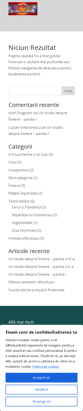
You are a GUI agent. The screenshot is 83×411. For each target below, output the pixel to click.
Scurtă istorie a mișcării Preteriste (36, 290)
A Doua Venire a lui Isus (28, 154)
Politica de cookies (45, 366)
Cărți (12, 162)
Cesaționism (18, 170)
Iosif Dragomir (20, 112)
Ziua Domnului (24, 230)
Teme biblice (18, 201)
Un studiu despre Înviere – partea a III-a (41, 258)
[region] (41, 368)
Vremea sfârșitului (23, 238)
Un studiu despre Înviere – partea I (37, 274)
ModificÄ (41, 389)
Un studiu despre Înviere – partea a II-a (40, 266)
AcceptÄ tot (41, 377)
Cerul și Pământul (26, 207)
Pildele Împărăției (22, 193)
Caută (68, 91)
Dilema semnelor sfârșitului (31, 282)
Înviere (14, 185)
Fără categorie (20, 177)
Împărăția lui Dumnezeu (32, 214)
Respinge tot (42, 401)
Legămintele (22, 222)
